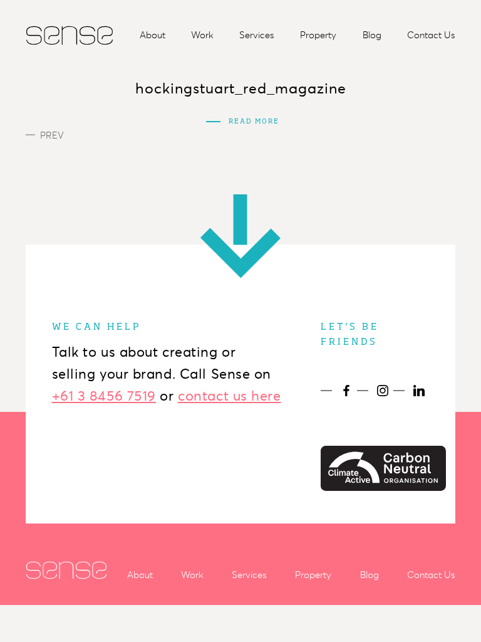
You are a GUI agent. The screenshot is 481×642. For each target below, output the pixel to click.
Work (202, 35)
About (152, 35)
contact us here (229, 395)
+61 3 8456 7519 (104, 395)
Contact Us (431, 35)
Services (256, 35)
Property (318, 35)
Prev (52, 135)
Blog (372, 35)
